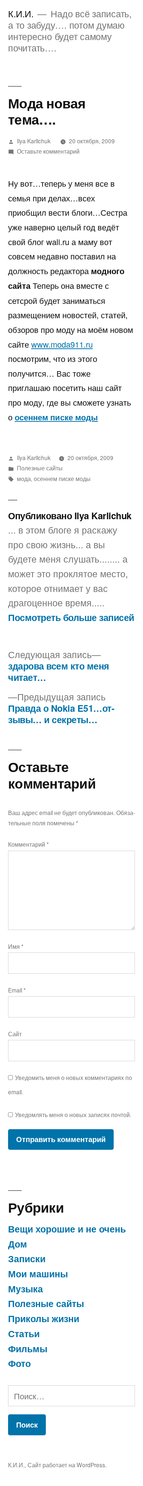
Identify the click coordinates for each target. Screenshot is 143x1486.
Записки (26, 1258)
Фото (19, 1363)
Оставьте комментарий (48, 151)
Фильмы (27, 1348)
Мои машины (38, 1273)
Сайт (15, 1034)
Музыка (25, 1288)
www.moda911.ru (62, 344)
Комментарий (28, 844)
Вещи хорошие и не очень (67, 1228)
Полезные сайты (40, 468)
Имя (15, 946)
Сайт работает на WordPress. (67, 1465)
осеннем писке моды (56, 417)
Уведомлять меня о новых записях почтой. (73, 1114)
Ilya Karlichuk (34, 141)
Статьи (24, 1333)
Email (17, 990)
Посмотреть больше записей (71, 617)
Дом (17, 1243)
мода (24, 478)
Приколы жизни (43, 1318)
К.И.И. (20, 13)
